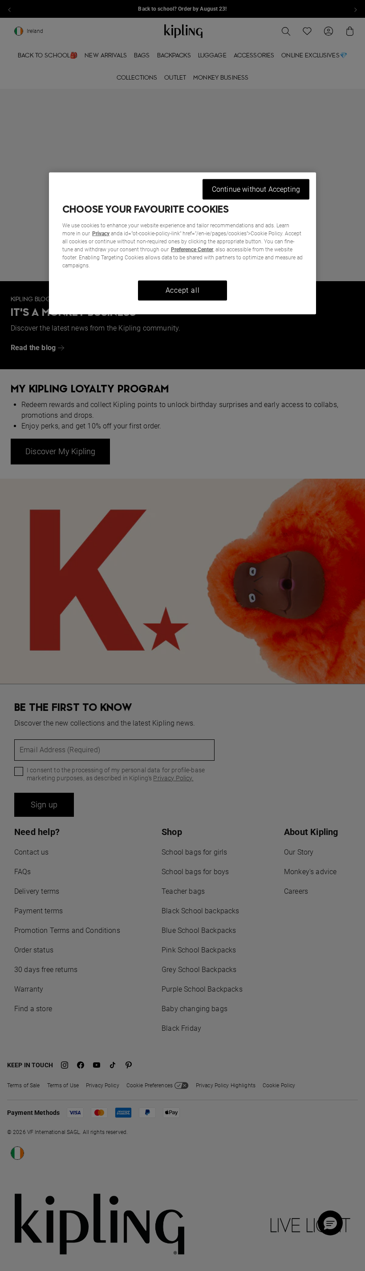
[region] (182, 243)
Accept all (183, 290)
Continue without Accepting (256, 189)
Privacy (101, 233)
